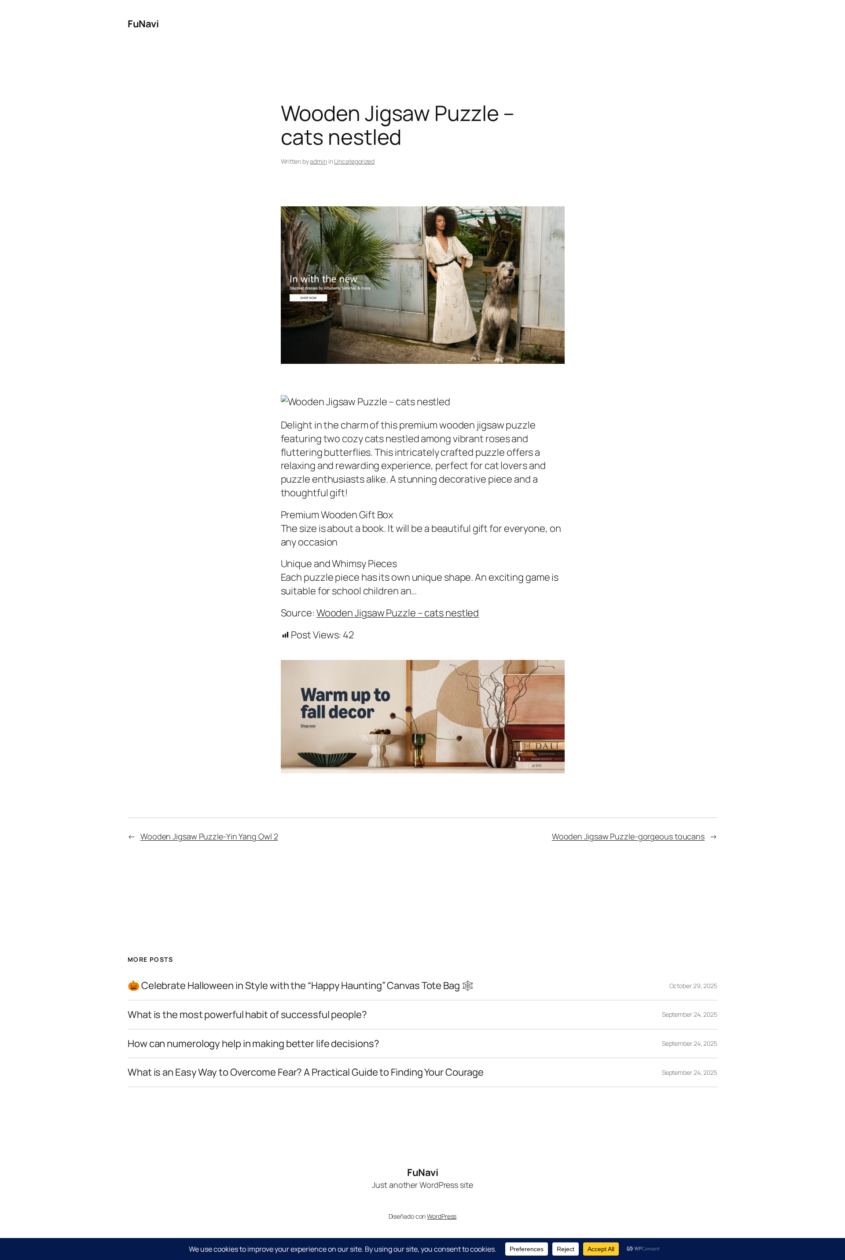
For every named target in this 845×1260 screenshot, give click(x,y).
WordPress (441, 1216)
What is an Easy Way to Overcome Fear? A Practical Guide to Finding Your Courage (306, 1072)
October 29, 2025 (693, 986)
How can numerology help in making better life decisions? (253, 1043)
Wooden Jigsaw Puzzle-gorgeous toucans (628, 836)
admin (318, 161)
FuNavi (143, 23)
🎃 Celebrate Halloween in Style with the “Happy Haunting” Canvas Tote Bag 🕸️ (301, 985)
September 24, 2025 (689, 1014)
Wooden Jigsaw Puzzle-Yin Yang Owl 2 (209, 836)
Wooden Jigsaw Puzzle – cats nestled (397, 612)
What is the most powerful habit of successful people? (247, 1014)
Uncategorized (354, 161)
